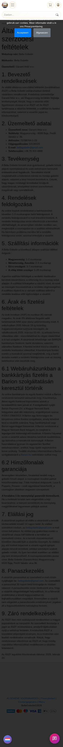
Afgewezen (42, 32)
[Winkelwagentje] (50, 5)
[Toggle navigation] (12, 5)
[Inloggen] (58, 5)
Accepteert (22, 32)
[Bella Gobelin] (5, 5)
